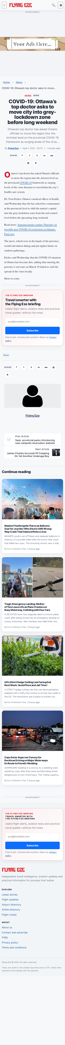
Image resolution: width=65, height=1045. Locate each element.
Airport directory (11, 904)
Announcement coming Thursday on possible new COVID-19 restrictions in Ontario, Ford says (30, 229)
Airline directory (11, 909)
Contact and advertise (15, 932)
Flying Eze (13, 148)
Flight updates (10, 899)
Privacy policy (10, 942)
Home (6, 82)
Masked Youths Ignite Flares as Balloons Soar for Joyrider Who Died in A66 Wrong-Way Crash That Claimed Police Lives (28, 528)
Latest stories (9, 894)
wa (51, 155)
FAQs (5, 937)
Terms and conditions (14, 947)
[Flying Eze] (20, 4)
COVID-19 (26, 182)
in (44, 155)
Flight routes (9, 914)
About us (7, 927)
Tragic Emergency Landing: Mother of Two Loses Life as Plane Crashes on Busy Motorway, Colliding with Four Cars (27, 606)
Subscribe (33, 330)
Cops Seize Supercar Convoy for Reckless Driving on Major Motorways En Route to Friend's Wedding (26, 760)
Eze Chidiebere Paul (16, 549)
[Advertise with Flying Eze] (32, 43)
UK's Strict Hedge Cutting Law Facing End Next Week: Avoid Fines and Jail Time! (27, 684)
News (19, 82)
